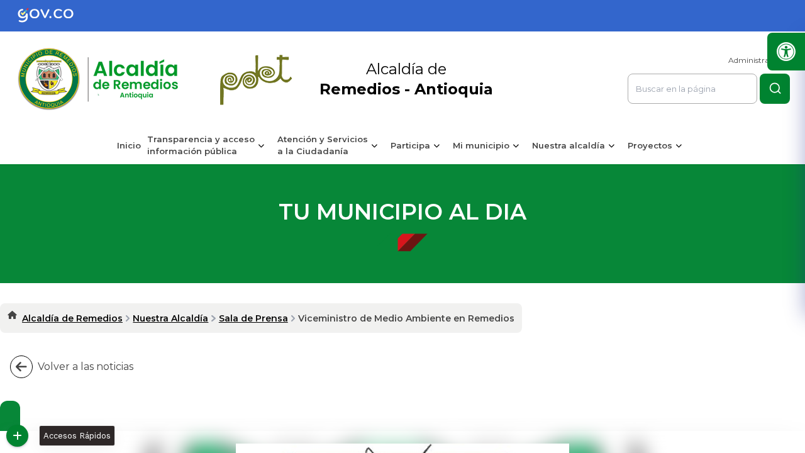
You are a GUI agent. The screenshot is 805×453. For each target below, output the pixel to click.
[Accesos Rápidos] (17, 436)
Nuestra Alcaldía (170, 318)
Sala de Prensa (253, 318)
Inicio (129, 145)
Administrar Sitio (759, 60)
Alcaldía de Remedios (72, 318)
